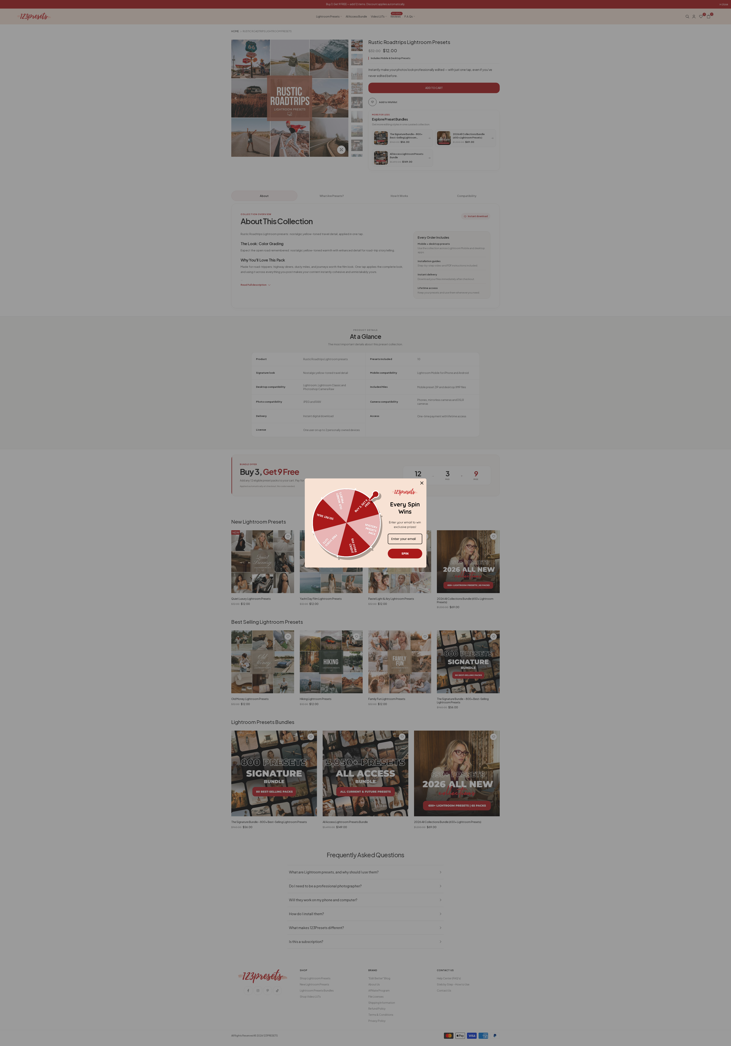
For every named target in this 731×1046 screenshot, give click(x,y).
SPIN (405, 553)
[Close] (421, 483)
